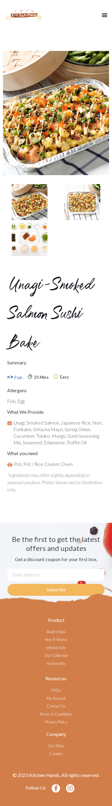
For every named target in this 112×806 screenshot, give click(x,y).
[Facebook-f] (56, 788)
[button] (104, 14)
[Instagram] (70, 788)
